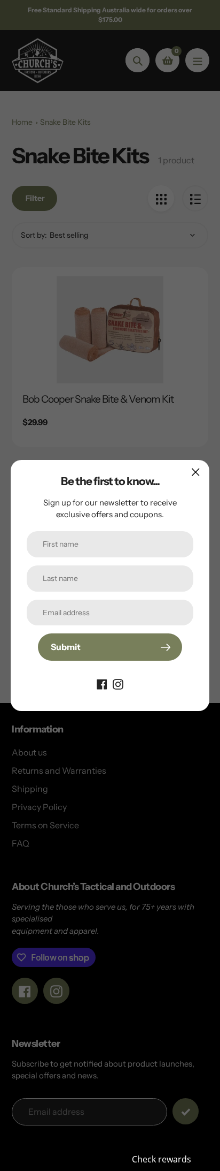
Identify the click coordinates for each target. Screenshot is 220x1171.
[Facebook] (102, 683)
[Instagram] (118, 683)
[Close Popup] (195, 472)
